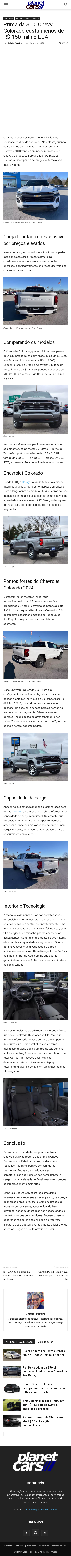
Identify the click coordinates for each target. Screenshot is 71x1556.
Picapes (19, 18)
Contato (8, 1545)
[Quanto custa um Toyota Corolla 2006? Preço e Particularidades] (12, 1355)
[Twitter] (14, 50)
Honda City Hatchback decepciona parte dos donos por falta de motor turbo (44, 1388)
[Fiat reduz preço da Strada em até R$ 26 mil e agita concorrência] (12, 1421)
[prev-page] (5, 1434)
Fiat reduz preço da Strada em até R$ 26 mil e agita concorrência (42, 1421)
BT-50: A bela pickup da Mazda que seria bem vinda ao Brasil (18, 1275)
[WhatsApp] (30, 50)
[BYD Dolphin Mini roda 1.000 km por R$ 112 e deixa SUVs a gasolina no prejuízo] (12, 1405)
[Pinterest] (22, 50)
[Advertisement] (35, 94)
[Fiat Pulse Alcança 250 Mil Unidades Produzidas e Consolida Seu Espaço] (12, 1372)
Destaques (8, 18)
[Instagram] (35, 1532)
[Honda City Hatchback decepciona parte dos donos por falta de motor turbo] (12, 1388)
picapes (16, 811)
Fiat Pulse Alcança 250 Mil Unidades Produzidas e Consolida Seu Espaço (44, 1371)
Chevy (26, 482)
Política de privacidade (25, 1545)
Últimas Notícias (32, 18)
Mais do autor (45, 1341)
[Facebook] (6, 50)
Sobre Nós (44, 1545)
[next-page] (11, 1434)
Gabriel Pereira (14, 43)
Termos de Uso (59, 1545)
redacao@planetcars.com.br (40, 1509)
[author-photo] (35, 1308)
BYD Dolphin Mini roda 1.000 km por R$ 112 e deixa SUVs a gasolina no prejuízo (43, 1404)
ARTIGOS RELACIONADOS (19, 1341)
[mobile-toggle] (5, 4)
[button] (66, 4)
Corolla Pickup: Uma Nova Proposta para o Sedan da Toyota (53, 1275)
